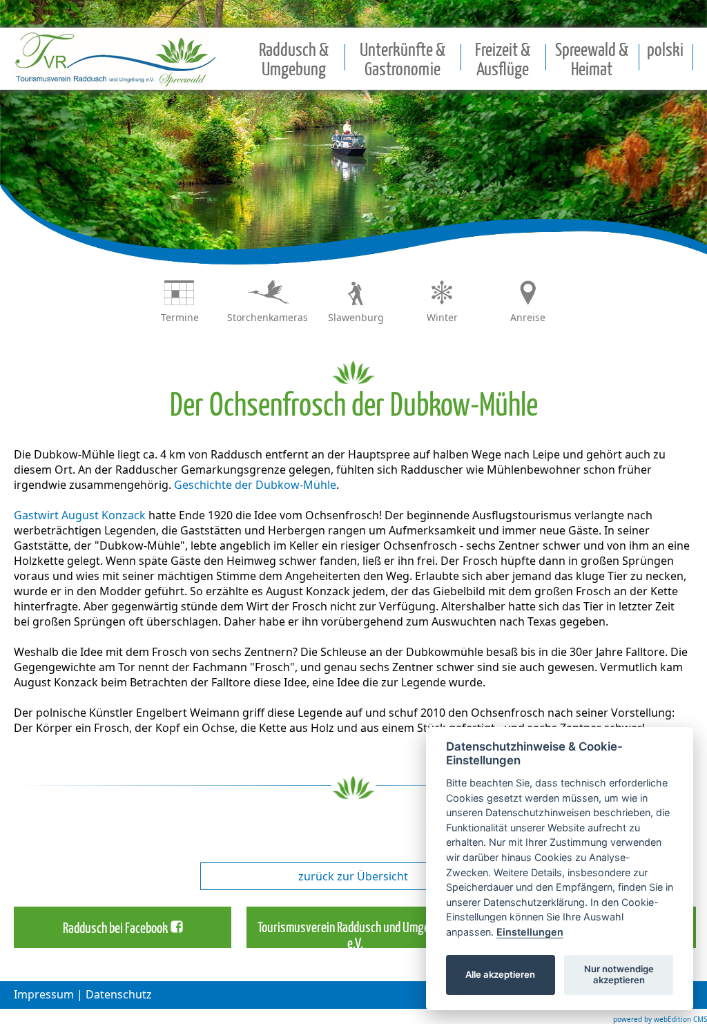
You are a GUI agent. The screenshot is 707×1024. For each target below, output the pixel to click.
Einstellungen (529, 932)
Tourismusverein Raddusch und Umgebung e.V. (355, 936)
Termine (180, 317)
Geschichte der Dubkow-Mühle (255, 484)
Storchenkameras (267, 317)
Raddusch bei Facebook (115, 929)
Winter (442, 317)
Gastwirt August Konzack (80, 515)
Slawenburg (356, 317)
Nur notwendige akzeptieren (619, 974)
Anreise (527, 317)
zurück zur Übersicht (353, 876)
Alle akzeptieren (500, 974)
